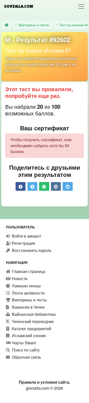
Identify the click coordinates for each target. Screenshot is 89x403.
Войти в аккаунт (26, 236)
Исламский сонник (28, 335)
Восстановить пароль (31, 250)
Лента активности (27, 293)
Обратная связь (26, 357)
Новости (19, 278)
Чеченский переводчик (32, 321)
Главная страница (28, 271)
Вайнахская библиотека (33, 314)
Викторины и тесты (34, 24)
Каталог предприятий (31, 328)
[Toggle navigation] (81, 6)
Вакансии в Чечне (28, 307)
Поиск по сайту (25, 350)
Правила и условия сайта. (44, 382)
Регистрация (23, 243)
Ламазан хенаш (26, 286)
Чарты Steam (23, 343)
